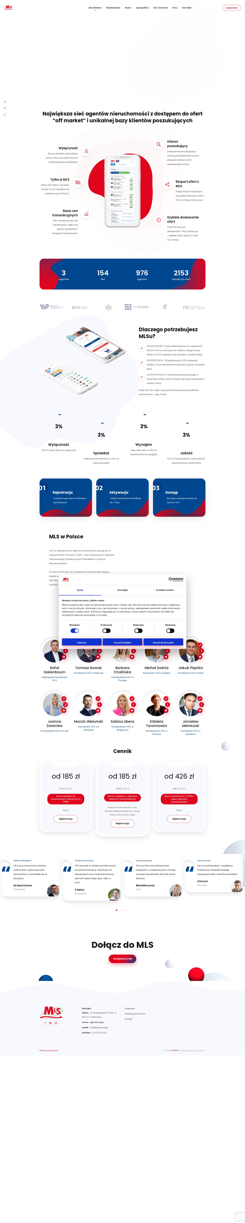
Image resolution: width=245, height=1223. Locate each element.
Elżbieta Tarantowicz (156, 723)
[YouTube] (50, 1023)
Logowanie (231, 7)
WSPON (174, 1050)
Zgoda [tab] (80, 590)
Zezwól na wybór (122, 643)
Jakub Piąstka (190, 668)
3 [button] (120, 910)
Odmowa (81, 643)
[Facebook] (45, 1023)
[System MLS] (56, 1023)
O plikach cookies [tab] (165, 590)
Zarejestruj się (122, 958)
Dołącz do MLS (122, 945)
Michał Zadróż (157, 668)
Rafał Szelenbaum (54, 670)
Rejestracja (86, 69)
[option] (51, 309)
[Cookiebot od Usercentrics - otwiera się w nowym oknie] (170, 579)
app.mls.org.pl (97, 1022)
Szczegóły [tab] (122, 590)
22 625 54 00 (99, 1032)
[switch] (107, 630)
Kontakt (128, 1019)
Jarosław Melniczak (190, 723)
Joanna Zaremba (55, 723)
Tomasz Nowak (88, 668)
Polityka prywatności (135, 1013)
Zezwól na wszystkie (163, 643)
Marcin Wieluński (88, 721)
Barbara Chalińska (122, 670)
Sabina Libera (122, 721)
